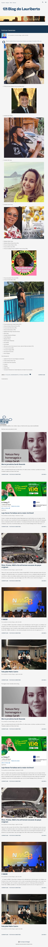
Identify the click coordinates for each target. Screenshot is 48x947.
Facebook (3, 2)
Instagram (7, 2)
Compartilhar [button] (41, 374)
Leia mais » (44, 474)
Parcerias (14, 2)
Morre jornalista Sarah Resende (13, 464)
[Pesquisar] (43, 2)
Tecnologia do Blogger (25, 941)
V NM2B (4, 619)
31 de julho (7, 374)
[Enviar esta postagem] (30, 374)
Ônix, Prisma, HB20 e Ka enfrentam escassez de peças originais (21, 566)
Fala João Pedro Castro (10, 672)
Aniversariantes (15, 374)
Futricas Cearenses (23, 374)
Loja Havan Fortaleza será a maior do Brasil (18, 513)
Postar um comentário (15, 474)
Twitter (11, 2)
